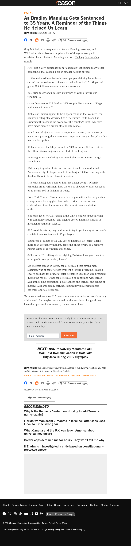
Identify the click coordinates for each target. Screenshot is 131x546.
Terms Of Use (61, 523)
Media (104, 505)
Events (33, 505)
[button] (126, 3)
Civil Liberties (39, 375)
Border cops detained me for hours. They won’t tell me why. (64, 440)
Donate (58, 505)
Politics (28, 12)
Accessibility (35, 523)
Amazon (114, 505)
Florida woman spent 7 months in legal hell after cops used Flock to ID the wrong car (64, 422)
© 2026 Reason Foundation (15, 523)
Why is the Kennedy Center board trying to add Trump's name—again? (62, 412)
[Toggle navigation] (3, 3)
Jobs (49, 505)
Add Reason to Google (74, 40)
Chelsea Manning (62, 375)
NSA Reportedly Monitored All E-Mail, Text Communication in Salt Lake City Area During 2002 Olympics (65, 353)
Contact (94, 505)
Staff (41, 505)
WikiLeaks (75, 375)
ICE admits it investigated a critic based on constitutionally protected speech (64, 447)
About (6, 505)
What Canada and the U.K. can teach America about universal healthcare (59, 431)
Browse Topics (19, 505)
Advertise (69, 505)
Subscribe (68, 335)
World (50, 375)
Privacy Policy (48, 523)
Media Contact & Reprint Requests (41, 389)
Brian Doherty (30, 33)
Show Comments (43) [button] (41, 397)
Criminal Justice (89, 375)
